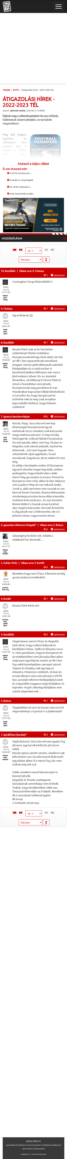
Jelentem (59, 275)
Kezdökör (10, 270)
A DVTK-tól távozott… (20, 173)
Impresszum (22, 1145)
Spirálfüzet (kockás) (14, 734)
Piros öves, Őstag (5, 439)
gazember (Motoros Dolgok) (19, 524)
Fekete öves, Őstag (5, 297)
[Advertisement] (33, 48)
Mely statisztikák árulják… (22, 193)
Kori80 (7, 598)
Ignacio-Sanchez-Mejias (16, 416)
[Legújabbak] (14, 249)
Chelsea (7, 308)
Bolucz (7, 700)
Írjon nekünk (27, 1148)
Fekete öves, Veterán (5, 552)
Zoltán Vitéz (10, 562)
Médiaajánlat (39, 1148)
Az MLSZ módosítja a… (20, 186)
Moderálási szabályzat (51, 1145)
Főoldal (6, 89)
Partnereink (11, 1145)
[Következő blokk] (21, 249)
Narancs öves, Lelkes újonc (5, 622)
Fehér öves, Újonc (5, 331)
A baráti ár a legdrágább (21, 179)
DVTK (16, 89)
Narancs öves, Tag (5, 588)
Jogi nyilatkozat (34, 1145)
